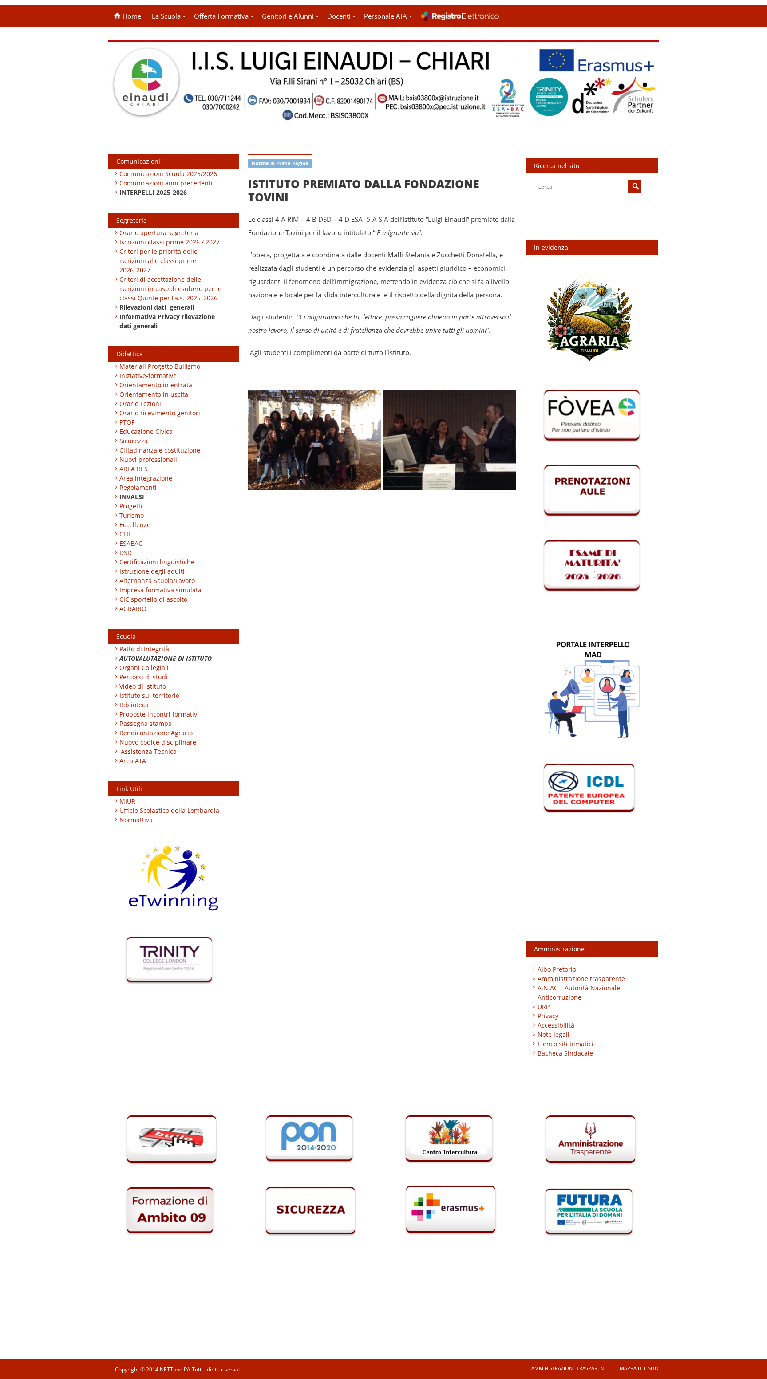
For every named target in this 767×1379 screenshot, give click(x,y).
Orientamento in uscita (153, 394)
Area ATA (132, 760)
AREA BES (133, 469)
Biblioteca (134, 705)
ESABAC (130, 543)
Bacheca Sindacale (565, 1053)
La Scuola (166, 16)
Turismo (131, 515)
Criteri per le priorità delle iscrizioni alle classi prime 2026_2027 (158, 260)
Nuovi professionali (148, 459)
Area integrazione (145, 478)
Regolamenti (138, 487)
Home (131, 16)
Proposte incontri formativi (159, 714)
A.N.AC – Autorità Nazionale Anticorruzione (579, 992)
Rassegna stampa (145, 723)
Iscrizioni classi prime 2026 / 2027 (169, 242)
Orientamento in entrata (155, 385)
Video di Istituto (142, 686)
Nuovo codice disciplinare (157, 742)
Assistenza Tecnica (149, 751)
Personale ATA (385, 16)
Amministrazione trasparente (581, 978)
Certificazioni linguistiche (156, 562)
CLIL (125, 534)
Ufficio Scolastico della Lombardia (169, 810)
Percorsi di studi (143, 677)
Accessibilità (556, 1025)
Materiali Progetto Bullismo (159, 366)
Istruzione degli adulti (152, 571)
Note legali (553, 1034)
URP (544, 1006)
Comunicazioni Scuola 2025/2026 (168, 173)
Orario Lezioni (140, 403)
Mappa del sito (639, 1368)
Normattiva (136, 820)
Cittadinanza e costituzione (159, 450)
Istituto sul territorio (149, 695)
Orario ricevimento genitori (159, 413)
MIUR (127, 801)
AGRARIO (132, 608)
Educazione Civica (146, 431)
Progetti (130, 506)
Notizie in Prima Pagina (280, 163)
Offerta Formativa (221, 16)
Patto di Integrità (144, 649)
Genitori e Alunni (288, 16)
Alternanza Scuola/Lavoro (157, 580)
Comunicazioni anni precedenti (166, 183)
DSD (125, 552)
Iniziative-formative (148, 375)
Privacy (548, 1016)
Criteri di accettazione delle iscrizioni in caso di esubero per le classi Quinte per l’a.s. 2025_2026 (170, 288)
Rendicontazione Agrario (156, 733)
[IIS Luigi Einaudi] (383, 116)
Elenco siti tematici (565, 1044)
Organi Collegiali (144, 667)
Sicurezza (133, 441)
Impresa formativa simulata (160, 590)
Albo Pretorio (557, 969)
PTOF (126, 422)
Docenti (339, 16)
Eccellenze (134, 524)
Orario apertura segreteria (158, 233)
